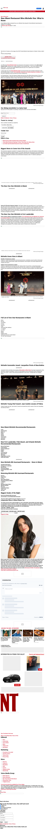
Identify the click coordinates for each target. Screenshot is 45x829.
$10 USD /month (4, 511)
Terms (11, 118)
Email (2, 113)
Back (1, 822)
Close (1, 828)
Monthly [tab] (8, 507)
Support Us (39, 8)
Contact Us (5, 763)
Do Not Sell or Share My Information (8, 789)
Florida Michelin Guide (12, 65)
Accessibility (12, 784)
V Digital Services (6, 781)
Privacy (14, 118)
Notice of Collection (5, 118)
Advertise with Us (6, 753)
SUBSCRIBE (4, 127)
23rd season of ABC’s (32, 567)
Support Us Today (4, 514)
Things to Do (3, 805)
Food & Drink (5, 741)
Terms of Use (5, 755)
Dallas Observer (6, 775)
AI (15, 784)
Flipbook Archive (6, 769)
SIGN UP (4, 116)
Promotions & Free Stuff (8, 752)
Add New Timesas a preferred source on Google (8, 57)
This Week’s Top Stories (6, 807)
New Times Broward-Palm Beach (10, 778)
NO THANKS (10, 127)
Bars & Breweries (4, 16)
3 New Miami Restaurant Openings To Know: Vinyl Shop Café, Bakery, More (19, 142)
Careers (4, 767)
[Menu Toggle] (1, 8)
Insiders (2, 806)
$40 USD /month (21, 511)
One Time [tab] (3, 507)
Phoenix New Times (7, 780)
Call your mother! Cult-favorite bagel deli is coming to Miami (22, 11)
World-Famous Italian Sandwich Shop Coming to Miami (14, 140)
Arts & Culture (6, 742)
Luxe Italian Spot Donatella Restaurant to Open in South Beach (16, 143)
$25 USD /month (12, 511)
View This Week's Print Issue (7, 733)
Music (4, 744)
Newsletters (5, 747)
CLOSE (2, 136)
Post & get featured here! (36, 654)
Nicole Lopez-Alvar (6, 25)
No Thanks (2, 811)
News (4, 739)
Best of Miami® (4, 808)
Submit (6, 822)
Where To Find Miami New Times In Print (9, 735)
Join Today (2, 810)
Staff (4, 766)
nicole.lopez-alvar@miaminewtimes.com (9, 570)
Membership (5, 770)
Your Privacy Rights (20, 784)
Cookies (8, 784)
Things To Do (5, 745)
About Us (5, 761)
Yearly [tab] (12, 507)
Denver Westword (6, 777)
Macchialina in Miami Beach (25, 370)
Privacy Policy (6, 756)
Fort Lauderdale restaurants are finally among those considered (27, 72)
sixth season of (8, 569)
